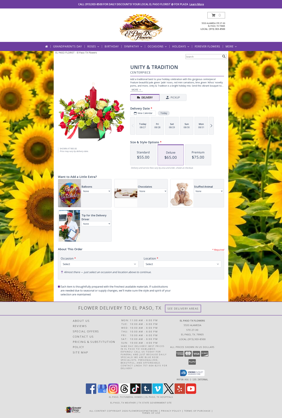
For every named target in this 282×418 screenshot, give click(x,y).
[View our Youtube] (191, 393)
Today (163, 113)
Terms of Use (151, 412)
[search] (224, 56)
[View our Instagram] (113, 393)
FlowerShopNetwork (143, 410)
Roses (91, 46)
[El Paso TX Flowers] (141, 27)
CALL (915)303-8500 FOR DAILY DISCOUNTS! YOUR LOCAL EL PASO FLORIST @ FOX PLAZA (141, 4)
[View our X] (169, 393)
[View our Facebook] (91, 393)
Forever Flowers (207, 46)
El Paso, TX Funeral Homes (126, 397)
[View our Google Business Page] (102, 393)
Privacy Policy (171, 410)
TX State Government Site (155, 402)
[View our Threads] (124, 393)
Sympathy (131, 46)
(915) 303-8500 (217, 28)
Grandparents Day (67, 46)
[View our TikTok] (135, 393)
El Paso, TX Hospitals (159, 397)
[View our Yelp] (180, 393)
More (230, 46)
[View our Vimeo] (157, 393)
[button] (216, 15)
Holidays (179, 46)
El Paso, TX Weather (123, 402)
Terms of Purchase (197, 410)
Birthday (112, 46)
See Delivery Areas (183, 308)
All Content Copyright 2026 (108, 410)
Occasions (156, 46)
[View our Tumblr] (146, 393)
